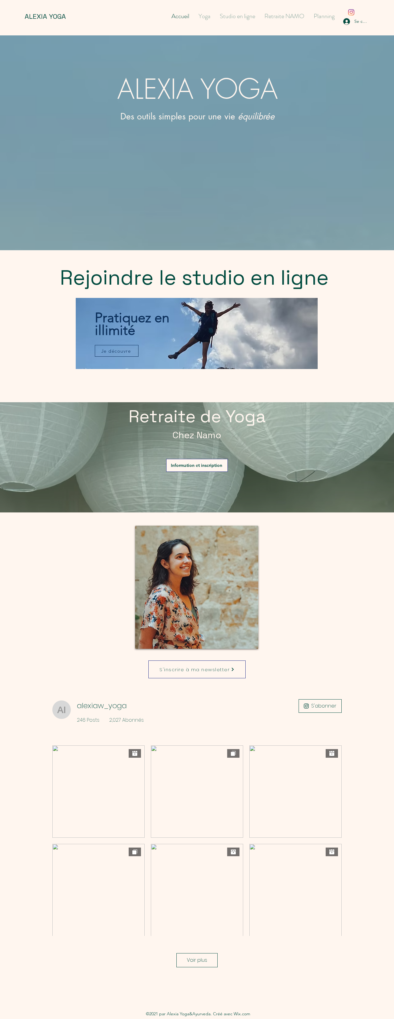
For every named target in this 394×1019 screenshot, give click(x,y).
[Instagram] (351, 12)
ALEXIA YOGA (45, 16)
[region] (197, 341)
